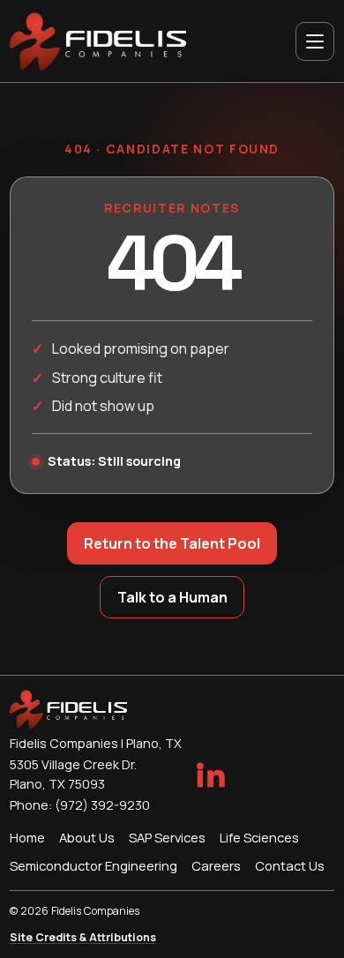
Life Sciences (259, 837)
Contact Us (290, 865)
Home (27, 837)
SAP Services (167, 837)
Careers (216, 865)
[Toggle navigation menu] (314, 41)
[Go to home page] (98, 41)
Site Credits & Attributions (83, 937)
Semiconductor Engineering (93, 865)
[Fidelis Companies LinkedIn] (210, 774)
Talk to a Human (172, 597)
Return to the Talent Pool (172, 543)
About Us (87, 837)
